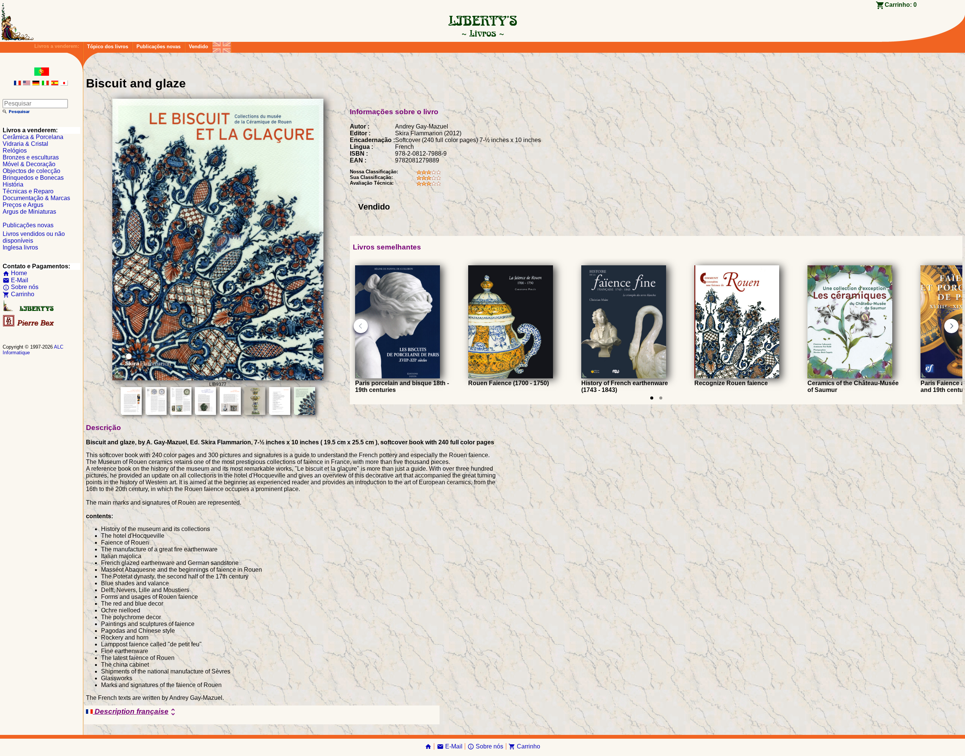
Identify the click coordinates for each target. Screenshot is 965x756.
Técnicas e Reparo (28, 191)
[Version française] (17, 83)
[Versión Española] (54, 83)
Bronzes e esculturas (31, 157)
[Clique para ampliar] (217, 378)
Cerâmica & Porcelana (33, 137)
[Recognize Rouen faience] (736, 376)
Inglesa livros (20, 247)
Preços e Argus (23, 205)
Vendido (198, 46)
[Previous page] (361, 326)
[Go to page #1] (651, 397)
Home (15, 273)
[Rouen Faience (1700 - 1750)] (510, 376)
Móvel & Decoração (29, 164)
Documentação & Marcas (36, 198)
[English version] (26, 83)
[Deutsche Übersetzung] (36, 83)
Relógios (15, 150)
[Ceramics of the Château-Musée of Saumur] (849, 376)
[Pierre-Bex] (29, 324)
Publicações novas (158, 46)
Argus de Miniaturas (29, 211)
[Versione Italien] (45, 83)
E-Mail (15, 280)
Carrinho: (901, 5)
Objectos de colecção (31, 171)
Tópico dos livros (107, 46)
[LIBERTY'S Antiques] (29, 309)
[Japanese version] (64, 83)
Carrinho (18, 294)
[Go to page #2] (660, 397)
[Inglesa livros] (221, 45)
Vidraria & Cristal (25, 144)
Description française (135, 711)
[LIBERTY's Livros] (482, 33)
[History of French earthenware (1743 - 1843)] (623, 376)
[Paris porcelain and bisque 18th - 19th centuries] (397, 376)
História (13, 184)
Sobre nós (20, 287)
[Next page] (951, 326)
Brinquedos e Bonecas (33, 177)
